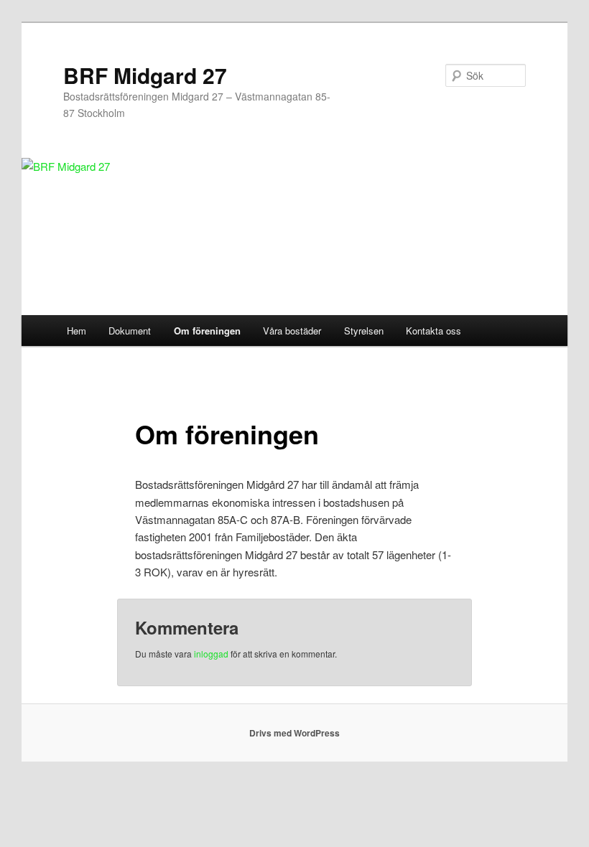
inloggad (211, 653)
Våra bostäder (292, 330)
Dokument (129, 330)
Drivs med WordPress (294, 732)
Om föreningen (207, 330)
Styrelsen (364, 330)
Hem (76, 330)
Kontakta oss (433, 330)
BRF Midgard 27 (145, 75)
